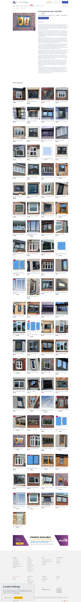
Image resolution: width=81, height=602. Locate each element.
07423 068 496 (59, 592)
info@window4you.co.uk (46, 589)
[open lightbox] (24, 22)
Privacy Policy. (17, 592)
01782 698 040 (59, 589)
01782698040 (26, 2)
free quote (65, 2)
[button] (18, 6)
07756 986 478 (59, 590)
